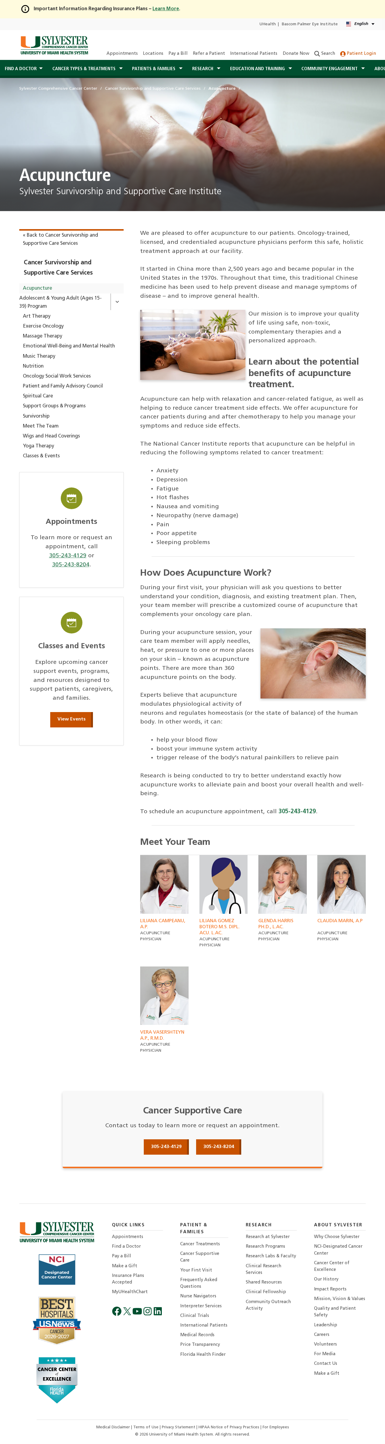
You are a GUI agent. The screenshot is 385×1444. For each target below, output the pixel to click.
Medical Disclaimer (113, 1427)
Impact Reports (330, 1289)
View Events (71, 719)
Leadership (325, 1325)
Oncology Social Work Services (57, 376)
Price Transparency (200, 1345)
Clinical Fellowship (266, 1292)
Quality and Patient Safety (335, 1312)
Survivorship (36, 416)
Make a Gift (124, 1266)
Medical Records (197, 1335)
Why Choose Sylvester (336, 1237)
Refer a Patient (209, 53)
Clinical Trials (194, 1316)
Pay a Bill (178, 53)
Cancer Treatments (200, 1244)
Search (327, 53)
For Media (324, 1354)
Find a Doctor (126, 1246)
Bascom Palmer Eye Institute (310, 24)
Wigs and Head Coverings (51, 436)
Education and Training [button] (258, 69)
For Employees (276, 1427)
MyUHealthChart (130, 1292)
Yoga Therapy (38, 446)
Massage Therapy (42, 336)
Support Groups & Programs (54, 406)
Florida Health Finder (203, 1354)
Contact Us (325, 1364)
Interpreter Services (201, 1306)
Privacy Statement (179, 1427)
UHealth (267, 24)
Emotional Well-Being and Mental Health (69, 346)
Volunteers (325, 1344)
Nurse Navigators (198, 1296)
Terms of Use (146, 1427)
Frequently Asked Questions (198, 1283)
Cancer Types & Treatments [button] (84, 69)
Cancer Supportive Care (199, 1257)
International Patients (253, 53)
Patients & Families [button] (154, 69)
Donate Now (296, 53)
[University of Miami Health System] (54, 45)
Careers (321, 1335)
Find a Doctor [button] (21, 69)
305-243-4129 (67, 556)
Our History (326, 1279)
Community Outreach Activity (268, 1305)
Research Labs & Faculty (271, 1256)
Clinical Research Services (263, 1269)
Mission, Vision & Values (339, 1299)
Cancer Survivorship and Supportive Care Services (58, 268)
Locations (153, 53)
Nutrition (33, 366)
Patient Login (361, 53)
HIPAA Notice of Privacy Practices (229, 1427)
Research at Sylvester (268, 1237)
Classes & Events (41, 456)
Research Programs (265, 1246)
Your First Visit (196, 1270)
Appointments (122, 53)
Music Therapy (39, 356)
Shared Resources (264, 1282)
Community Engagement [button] (330, 69)
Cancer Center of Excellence (332, 1266)
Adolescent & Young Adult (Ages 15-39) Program (60, 302)
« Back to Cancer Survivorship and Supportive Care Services (60, 239)
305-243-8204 (70, 565)
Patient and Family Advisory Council (63, 386)
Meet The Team (41, 426)
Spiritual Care (38, 396)
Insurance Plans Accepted (128, 1279)
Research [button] (203, 69)
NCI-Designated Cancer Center (338, 1250)
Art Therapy (37, 316)
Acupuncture (37, 288)
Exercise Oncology (43, 326)
